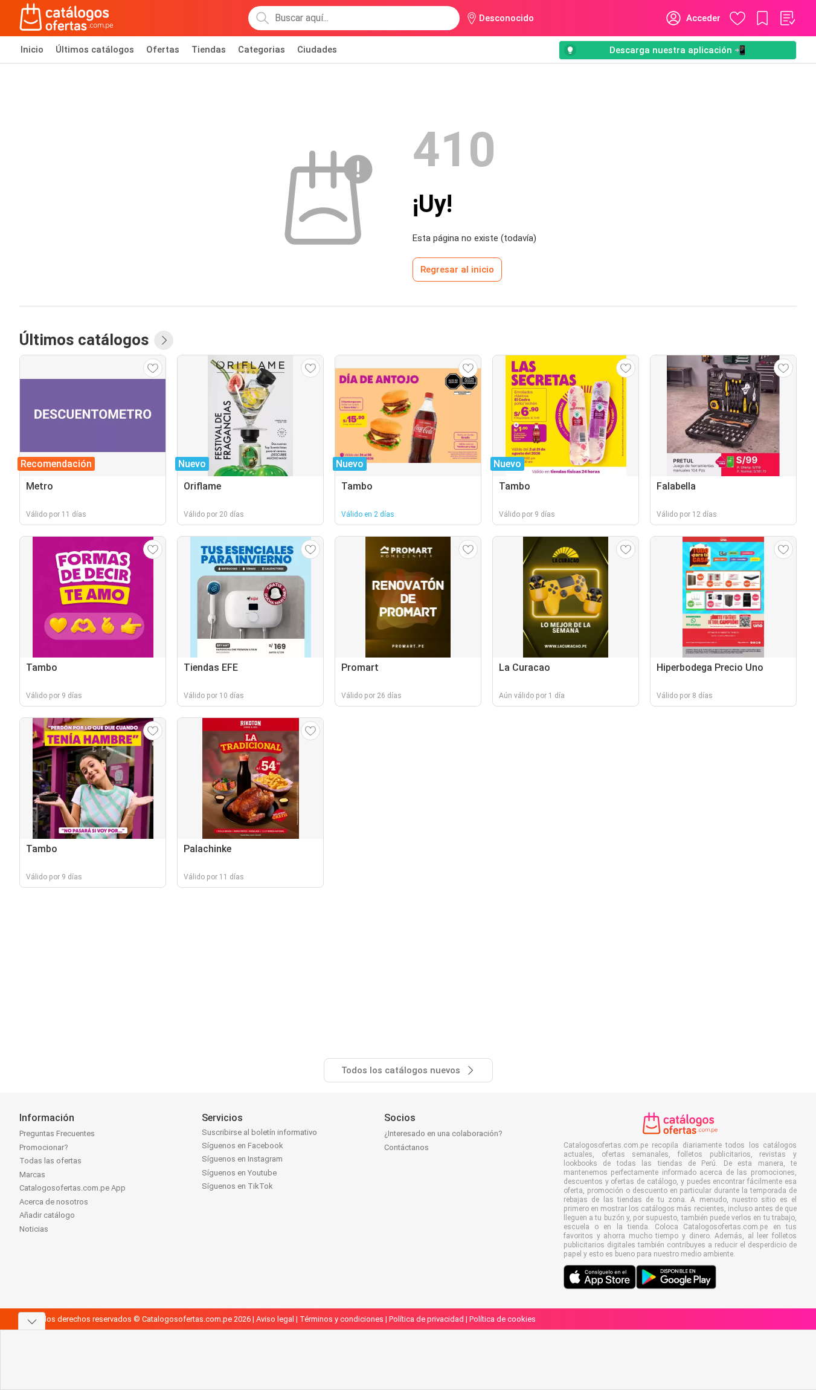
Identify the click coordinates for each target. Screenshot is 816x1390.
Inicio (32, 49)
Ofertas (162, 49)
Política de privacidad (426, 1319)
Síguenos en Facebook (242, 1145)
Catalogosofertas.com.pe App (72, 1187)
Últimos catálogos (95, 49)
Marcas (32, 1174)
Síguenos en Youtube (239, 1172)
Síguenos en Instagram (242, 1158)
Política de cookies (502, 1319)
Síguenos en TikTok (237, 1186)
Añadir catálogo (47, 1215)
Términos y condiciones (342, 1319)
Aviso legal (275, 1319)
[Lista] (787, 18)
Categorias (261, 49)
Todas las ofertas (50, 1160)
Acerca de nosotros (53, 1201)
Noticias (33, 1228)
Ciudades (317, 49)
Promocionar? (43, 1147)
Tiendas (208, 49)
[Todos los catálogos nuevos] (163, 340)
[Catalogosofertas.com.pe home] (66, 18)
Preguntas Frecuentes (57, 1133)
